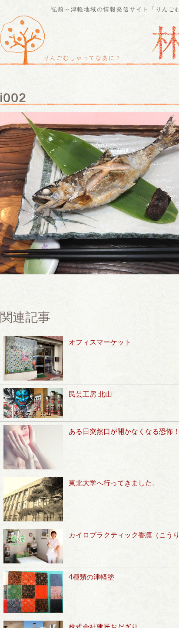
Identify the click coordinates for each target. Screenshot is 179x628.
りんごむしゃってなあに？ (82, 58)
